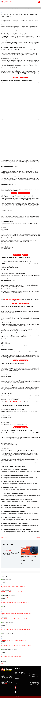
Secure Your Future (23, 360)
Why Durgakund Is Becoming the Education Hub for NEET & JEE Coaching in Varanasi (15, 634)
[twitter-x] (15, 691)
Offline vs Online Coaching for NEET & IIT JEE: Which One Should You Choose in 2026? (20, 672)
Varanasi (15, 168)
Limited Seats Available (24, 303)
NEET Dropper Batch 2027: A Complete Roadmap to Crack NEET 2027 (13, 586)
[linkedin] (15, 692)
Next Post (38, 537)
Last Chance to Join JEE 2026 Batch (20, 427)
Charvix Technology (31, 696)
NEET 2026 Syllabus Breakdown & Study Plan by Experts (11, 656)
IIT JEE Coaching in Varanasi (9, 549)
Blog (3, 550)
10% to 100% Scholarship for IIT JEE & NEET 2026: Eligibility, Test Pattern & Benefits (15, 629)
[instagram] (15, 687)
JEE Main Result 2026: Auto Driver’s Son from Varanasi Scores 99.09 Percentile (15, 602)
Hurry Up (15, 360)
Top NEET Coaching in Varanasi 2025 (28, 557)
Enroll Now (15, 77)
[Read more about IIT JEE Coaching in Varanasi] (8, 547)
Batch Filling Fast (17, 254)
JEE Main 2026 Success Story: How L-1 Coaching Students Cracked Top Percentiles (15, 618)
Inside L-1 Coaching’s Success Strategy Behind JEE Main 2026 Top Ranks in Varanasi (15, 597)
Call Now (14, 303)
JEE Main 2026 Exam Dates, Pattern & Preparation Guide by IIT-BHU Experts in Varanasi (16, 645)
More (6, 683)
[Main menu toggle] (39, 2)
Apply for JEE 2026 (24, 77)
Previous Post (4, 537)
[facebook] (15, 686)
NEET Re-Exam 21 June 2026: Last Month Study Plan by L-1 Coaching (13, 591)
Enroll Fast (25, 254)
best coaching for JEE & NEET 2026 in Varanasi (14, 401)
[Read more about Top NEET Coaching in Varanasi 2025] (29, 550)
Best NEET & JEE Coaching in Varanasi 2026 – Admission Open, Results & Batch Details (16, 613)
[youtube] (15, 688)
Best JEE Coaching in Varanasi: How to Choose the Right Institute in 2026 (13, 640)
